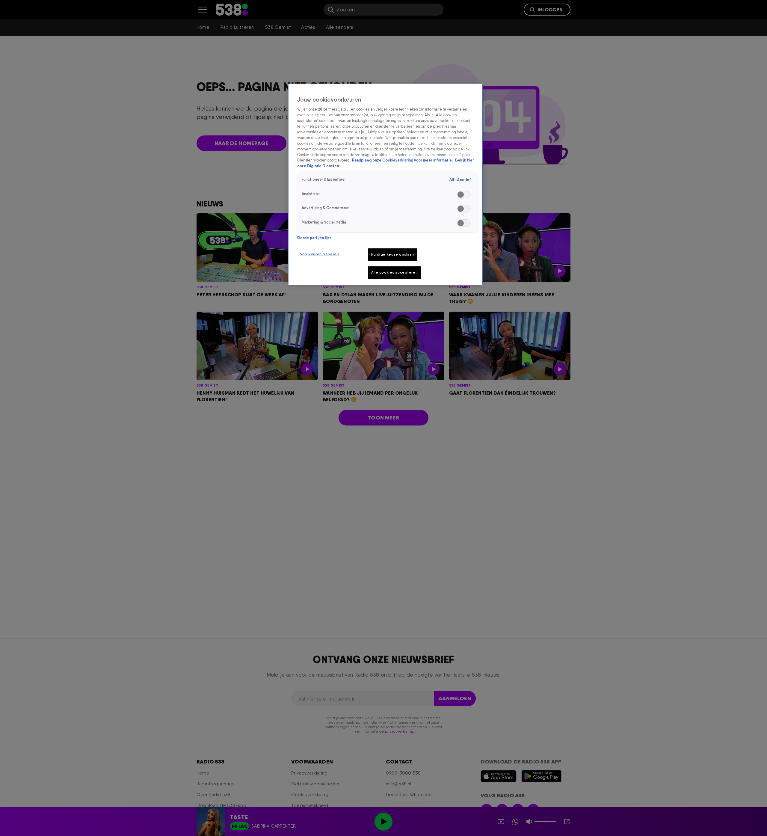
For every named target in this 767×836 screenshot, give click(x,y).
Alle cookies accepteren (394, 272)
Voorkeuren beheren (319, 254)
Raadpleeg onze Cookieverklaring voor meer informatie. (403, 160)
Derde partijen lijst (314, 238)
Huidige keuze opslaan (392, 254)
